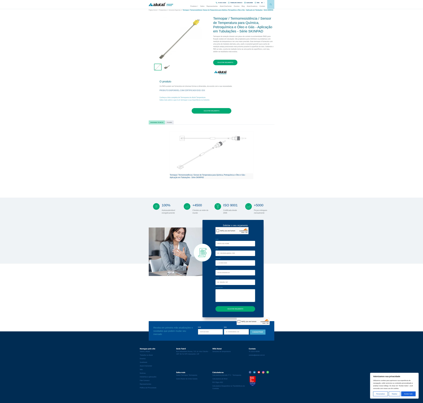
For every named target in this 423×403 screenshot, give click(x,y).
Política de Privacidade (148, 388)
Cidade (217, 278)
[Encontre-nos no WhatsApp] (267, 372)
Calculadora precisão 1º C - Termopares (226, 375)
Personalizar (380, 394)
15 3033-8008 (254, 351)
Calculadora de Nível (219, 379)
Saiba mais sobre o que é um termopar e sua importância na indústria (184, 100)
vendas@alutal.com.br (257, 355)
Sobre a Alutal (145, 351)
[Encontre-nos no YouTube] (259, 372)
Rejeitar (394, 394)
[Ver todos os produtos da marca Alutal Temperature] (220, 72)
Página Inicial (153, 10)
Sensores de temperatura (221, 351)
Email (216, 248)
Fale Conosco (144, 380)
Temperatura (163, 10)
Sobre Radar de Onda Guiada (186, 379)
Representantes (145, 384)
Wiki (141, 369)
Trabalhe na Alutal (146, 355)
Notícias (143, 373)
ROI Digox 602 (217, 382)
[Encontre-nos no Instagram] (263, 372)
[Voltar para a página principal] (161, 4)
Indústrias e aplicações (148, 377)
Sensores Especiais (175, 10)
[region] (394, 386)
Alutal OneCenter (146, 366)
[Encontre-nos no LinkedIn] (254, 372)
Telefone (217, 258)
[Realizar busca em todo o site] (270, 4)
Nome (216, 239)
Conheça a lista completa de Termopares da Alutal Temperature (182, 97)
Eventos (143, 358)
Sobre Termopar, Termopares (186, 375)
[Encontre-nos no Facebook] (250, 372)
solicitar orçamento (225, 62)
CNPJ (216, 268)
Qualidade (143, 362)
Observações (219, 287)
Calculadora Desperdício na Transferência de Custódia (228, 387)
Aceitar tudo (408, 394)
